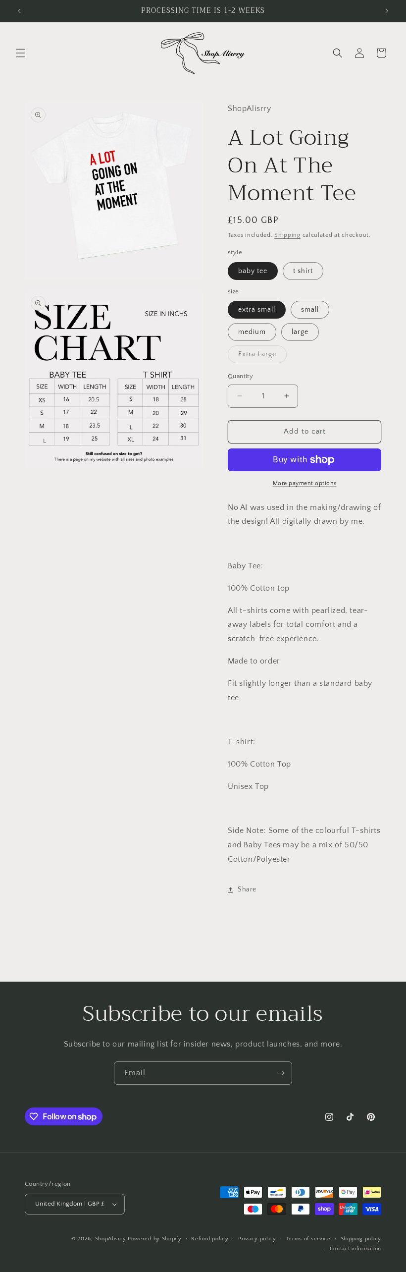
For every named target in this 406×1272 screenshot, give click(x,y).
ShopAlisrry (110, 1239)
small (310, 310)
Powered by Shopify (155, 1239)
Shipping (287, 235)
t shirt (303, 271)
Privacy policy (257, 1239)
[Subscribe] (281, 1073)
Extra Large (262, 356)
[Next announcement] (387, 11)
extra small (256, 310)
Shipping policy (361, 1239)
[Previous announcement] (19, 11)
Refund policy (209, 1239)
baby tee (252, 271)
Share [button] (247, 889)
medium (252, 332)
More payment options (305, 483)
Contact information (355, 1249)
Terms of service (308, 1239)
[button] (21, 53)
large (300, 332)
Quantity (240, 376)
